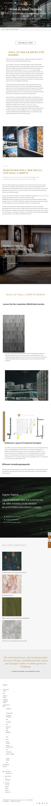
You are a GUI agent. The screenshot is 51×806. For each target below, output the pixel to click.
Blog (32, 9)
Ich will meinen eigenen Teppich (13, 522)
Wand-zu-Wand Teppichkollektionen (17, 247)
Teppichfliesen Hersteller (27, 70)
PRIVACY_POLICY (16, 801)
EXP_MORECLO (13, 263)
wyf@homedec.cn (20, 2)
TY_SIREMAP (6, 801)
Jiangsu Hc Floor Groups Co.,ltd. (16, 800)
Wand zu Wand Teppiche (14, 29)
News (7, 749)
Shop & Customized (31, 13)
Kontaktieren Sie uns (20, 13)
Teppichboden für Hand (6, 705)
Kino (7, 724)
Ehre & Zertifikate (8, 742)
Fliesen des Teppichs (5, 696)
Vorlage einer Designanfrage (12, 519)
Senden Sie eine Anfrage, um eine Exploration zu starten (26, 671)
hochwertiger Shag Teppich (30, 104)
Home (3, 29)
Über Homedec (39, 9)
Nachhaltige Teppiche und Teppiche (5, 701)
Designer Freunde (25, 9)
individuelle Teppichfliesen (43, 195)
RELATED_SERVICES (14, 545)
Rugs (4, 693)
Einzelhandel (8, 721)
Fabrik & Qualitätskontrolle (9, 746)
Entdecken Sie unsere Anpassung (13, 516)
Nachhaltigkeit (9, 751)
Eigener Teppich (10, 494)
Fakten (7, 739)
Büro (7, 719)
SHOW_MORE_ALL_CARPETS (25, 42)
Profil (7, 736)
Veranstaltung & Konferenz (8, 716)
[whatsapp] (49, 540)
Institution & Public (8, 727)
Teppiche (10, 9)
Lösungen (17, 9)
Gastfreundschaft (9, 713)
